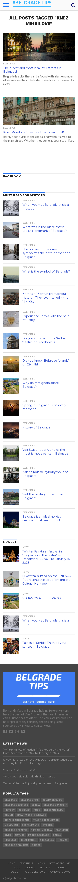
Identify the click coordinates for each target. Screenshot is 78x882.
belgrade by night (55, 805)
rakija (57, 835)
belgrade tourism (16, 845)
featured (62, 830)
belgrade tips (30, 800)
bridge (36, 845)
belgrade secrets (16, 805)
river (8, 835)
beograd (24, 810)
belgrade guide (52, 800)
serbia (36, 805)
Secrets (45, 867)
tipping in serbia (41, 830)
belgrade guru (53, 810)
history (10, 810)
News (41, 863)
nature (19, 835)
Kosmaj (62, 840)
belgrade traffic (16, 830)
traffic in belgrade (46, 820)
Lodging (30, 867)
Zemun (9, 815)
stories (48, 825)
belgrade (11, 800)
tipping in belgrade (17, 820)
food (37, 810)
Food (16, 867)
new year (11, 840)
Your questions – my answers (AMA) (47, 871)
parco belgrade (38, 835)
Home (11, 863)
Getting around (59, 863)
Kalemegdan (28, 840)
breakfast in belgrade (31, 815)
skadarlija (47, 840)
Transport (61, 867)
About (15, 871)
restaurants (30, 825)
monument (11, 825)
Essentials (26, 863)
